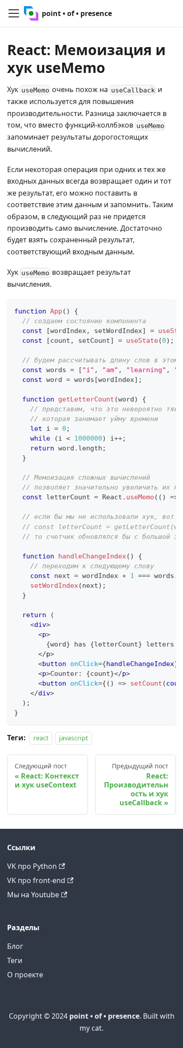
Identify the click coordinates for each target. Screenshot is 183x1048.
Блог (15, 946)
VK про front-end (36, 880)
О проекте (25, 975)
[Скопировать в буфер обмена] (165, 310)
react (40, 738)
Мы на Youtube (33, 894)
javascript (73, 738)
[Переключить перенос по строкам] (148, 310)
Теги (14, 960)
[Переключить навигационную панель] (13, 13)
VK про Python (32, 866)
